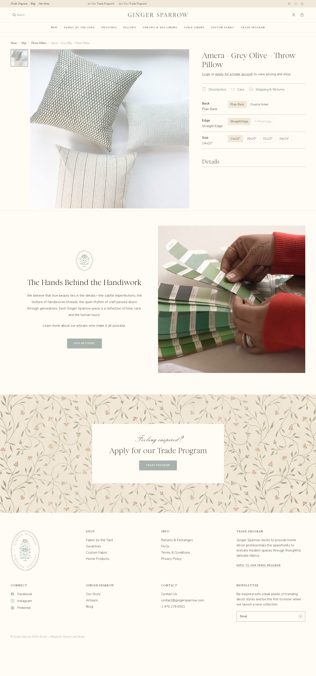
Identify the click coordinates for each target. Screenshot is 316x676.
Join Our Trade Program (97, 3)
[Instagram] (295, 3)
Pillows (129, 27)
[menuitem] (19, 3)
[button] (84, 343)
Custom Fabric (222, 27)
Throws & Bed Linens (160, 27)
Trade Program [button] (158, 465)
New (54, 27)
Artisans (92, 600)
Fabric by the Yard (99, 540)
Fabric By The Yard (79, 27)
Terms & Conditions (175, 552)
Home (14, 43)
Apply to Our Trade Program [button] (258, 565)
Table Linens (194, 27)
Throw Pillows (39, 43)
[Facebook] (289, 3)
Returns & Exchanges (177, 540)
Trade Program (19, 3)
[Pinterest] (302, 3)
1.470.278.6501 (173, 606)
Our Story (44, 3)
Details (210, 162)
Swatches (109, 27)
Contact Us (169, 594)
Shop (23, 43)
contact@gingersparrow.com (182, 600)
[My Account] (293, 14)
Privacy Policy (171, 559)
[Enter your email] (300, 616)
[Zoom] (180, 58)
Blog (33, 3)
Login (206, 74)
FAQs (165, 546)
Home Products (97, 559)
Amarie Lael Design (74, 636)
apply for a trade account (234, 74)
